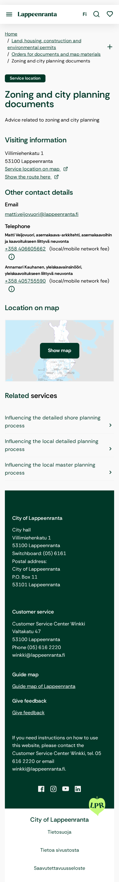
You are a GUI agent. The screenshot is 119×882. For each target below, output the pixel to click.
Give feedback (28, 712)
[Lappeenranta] (37, 14)
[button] (96, 14)
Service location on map (33, 169)
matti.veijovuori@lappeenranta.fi (41, 214)
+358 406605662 (25, 249)
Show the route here (28, 177)
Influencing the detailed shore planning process (52, 421)
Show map (59, 350)
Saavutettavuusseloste (59, 868)
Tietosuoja (59, 832)
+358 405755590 (25, 281)
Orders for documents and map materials (56, 54)
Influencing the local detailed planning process (51, 445)
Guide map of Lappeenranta (43, 686)
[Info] (11, 257)
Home (11, 34)
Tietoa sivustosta (59, 850)
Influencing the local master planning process (50, 468)
